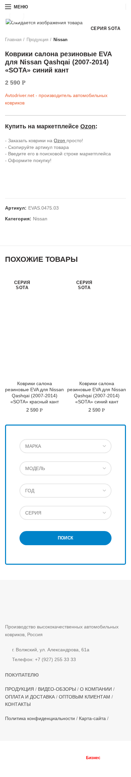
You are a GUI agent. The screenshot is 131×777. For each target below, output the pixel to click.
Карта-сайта (92, 718)
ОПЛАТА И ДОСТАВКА (30, 697)
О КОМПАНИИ (96, 689)
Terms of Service (60, 768)
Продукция (37, 39)
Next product (122, 39)
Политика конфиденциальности (40, 718)
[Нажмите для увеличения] (17, 16)
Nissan (60, 39)
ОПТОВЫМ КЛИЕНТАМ (84, 697)
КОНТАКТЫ (18, 704)
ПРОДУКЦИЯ (19, 689)
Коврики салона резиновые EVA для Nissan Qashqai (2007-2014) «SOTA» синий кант (96, 393)
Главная (13, 39)
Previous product (109, 39)
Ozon (87, 126)
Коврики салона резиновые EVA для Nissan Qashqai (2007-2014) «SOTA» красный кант (34, 393)
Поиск (66, 537)
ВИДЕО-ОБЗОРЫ (57, 689)
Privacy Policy (103, 764)
